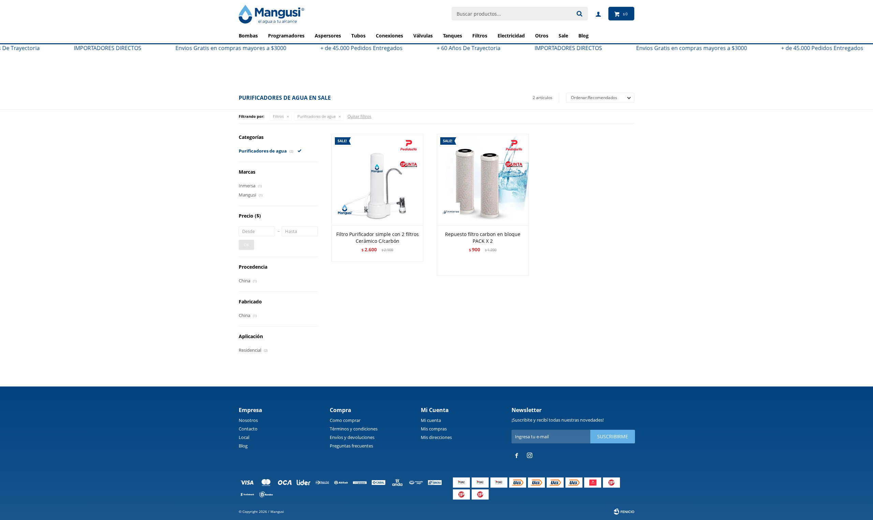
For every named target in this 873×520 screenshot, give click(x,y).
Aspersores (328, 35)
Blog (243, 446)
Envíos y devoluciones (352, 437)
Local (244, 437)
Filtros (479, 35)
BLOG (583, 35)
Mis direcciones (436, 437)
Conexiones (389, 35)
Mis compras (434, 429)
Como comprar (345, 420)
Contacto (248, 429)
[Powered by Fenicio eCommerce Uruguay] (624, 511)
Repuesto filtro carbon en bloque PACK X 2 (482, 237)
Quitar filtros (359, 116)
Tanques (452, 35)
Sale (563, 35)
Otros (541, 35)
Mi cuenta (431, 420)
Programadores (286, 35)
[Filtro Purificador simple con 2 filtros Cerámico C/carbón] (377, 179)
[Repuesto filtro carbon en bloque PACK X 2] (483, 179)
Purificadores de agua (316, 116)
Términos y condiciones (354, 429)
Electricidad (511, 35)
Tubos (358, 35)
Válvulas (423, 35)
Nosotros (248, 420)
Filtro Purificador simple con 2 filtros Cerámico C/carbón (377, 237)
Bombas (248, 35)
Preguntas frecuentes (351, 446)
